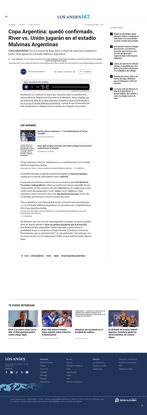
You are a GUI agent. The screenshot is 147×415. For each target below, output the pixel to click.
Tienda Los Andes (99, 366)
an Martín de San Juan (68, 194)
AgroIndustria (71, 372)
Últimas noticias (46, 363)
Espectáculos (45, 382)
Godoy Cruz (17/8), (82, 188)
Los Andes (11, 25)
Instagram (11, 372)
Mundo (69, 359)
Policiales (43, 375)
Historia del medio (126, 369)
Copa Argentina (37, 256)
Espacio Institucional (74, 382)
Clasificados (97, 369)
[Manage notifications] (142, 405)
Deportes (22, 25)
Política (43, 366)
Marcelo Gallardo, (79, 174)
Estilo (68, 369)
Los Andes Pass (99, 363)
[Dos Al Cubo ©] (125, 402)
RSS (120, 366)
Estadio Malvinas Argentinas (73, 256)
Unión (56, 256)
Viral (68, 379)
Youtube (27, 372)
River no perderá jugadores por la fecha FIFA (66, 224)
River (49, 256)
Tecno (68, 375)
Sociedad (43, 372)
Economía (44, 369)
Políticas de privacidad (127, 363)
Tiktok (16, 372)
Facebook (6, 372)
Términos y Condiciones (128, 359)
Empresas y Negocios (74, 366)
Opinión (69, 363)
